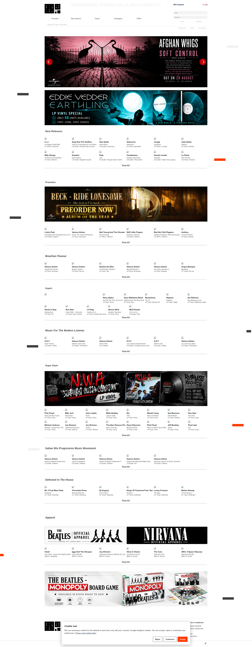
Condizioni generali (194, 626)
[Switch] (205, 643)
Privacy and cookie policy (85, 633)
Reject (157, 639)
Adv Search (202, 28)
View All (126, 165)
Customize (170, 639)
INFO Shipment (178, 5)
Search (192, 28)
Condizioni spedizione (195, 629)
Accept (182, 639)
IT (203, 5)
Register (199, 21)
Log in (182, 21)
